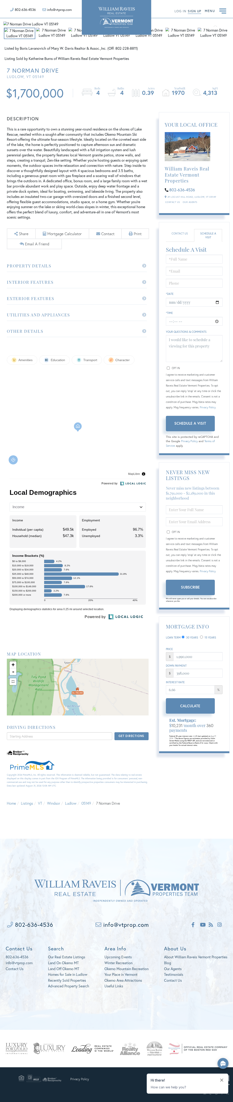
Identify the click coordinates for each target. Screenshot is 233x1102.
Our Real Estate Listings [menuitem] (66, 956)
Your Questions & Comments (186, 331)
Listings (27, 803)
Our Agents (190, 202)
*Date (170, 294)
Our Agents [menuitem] (173, 968)
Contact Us (172, 202)
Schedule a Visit (208, 235)
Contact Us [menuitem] (173, 980)
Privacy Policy (207, 407)
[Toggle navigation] (222, 10)
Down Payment (176, 665)
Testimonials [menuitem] (173, 974)
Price (169, 649)
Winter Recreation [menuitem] (118, 962)
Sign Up (194, 11)
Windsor (53, 803)
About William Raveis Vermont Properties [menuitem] (195, 956)
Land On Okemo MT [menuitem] (63, 962)
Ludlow (70, 803)
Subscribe (190, 587)
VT (40, 803)
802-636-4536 (25, 9)
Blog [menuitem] (167, 962)
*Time (169, 313)
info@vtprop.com (59, 9)
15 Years (210, 637)
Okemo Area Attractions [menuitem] (123, 980)
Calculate (190, 705)
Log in (180, 11)
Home (11, 803)
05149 (86, 803)
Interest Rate (175, 682)
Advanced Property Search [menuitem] (68, 986)
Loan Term (173, 637)
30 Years (191, 637)
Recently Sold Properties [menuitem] (67, 980)
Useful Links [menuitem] (113, 986)
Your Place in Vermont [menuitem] (120, 974)
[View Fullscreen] (13, 681)
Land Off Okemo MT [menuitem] (63, 968)
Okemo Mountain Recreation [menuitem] (126, 968)
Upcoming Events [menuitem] (118, 956)
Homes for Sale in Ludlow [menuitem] (67, 974)
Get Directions (131, 736)
